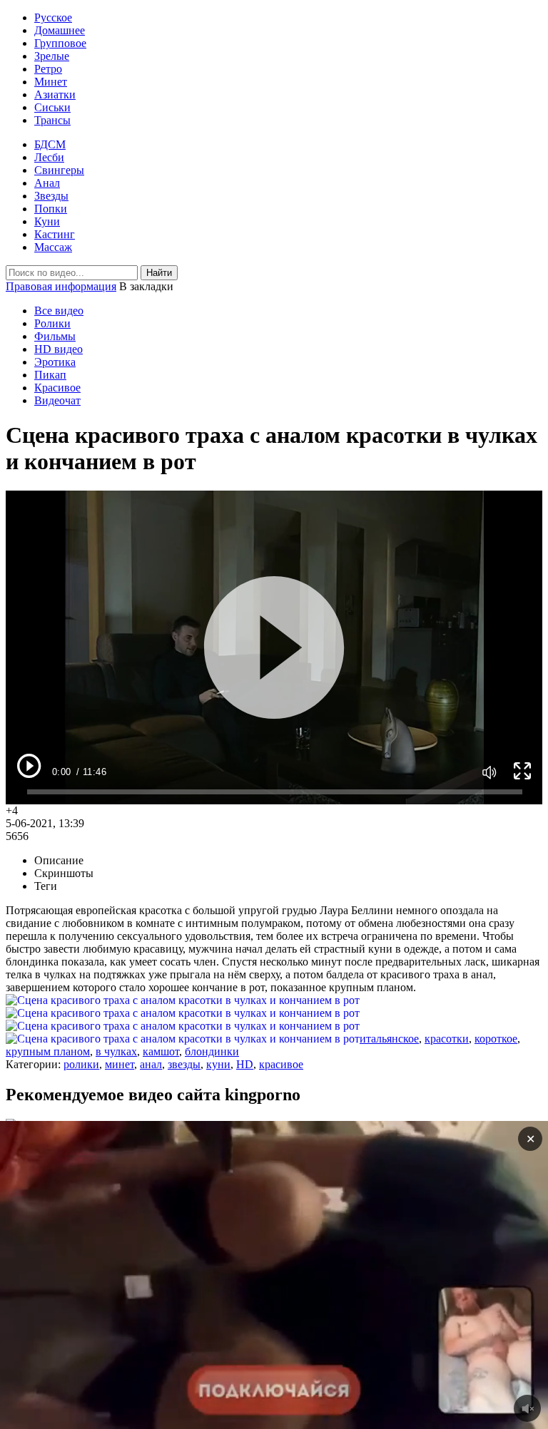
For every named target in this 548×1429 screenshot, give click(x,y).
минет (119, 1064)
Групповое (60, 43)
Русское (53, 17)
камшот (161, 1051)
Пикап (50, 375)
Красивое (57, 387)
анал (151, 1064)
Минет (50, 82)
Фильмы (55, 336)
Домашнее (59, 30)
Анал (47, 183)
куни (218, 1064)
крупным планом (48, 1051)
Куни (47, 221)
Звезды (51, 196)
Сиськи (52, 107)
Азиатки (55, 94)
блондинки (212, 1051)
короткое (496, 1039)
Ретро (48, 69)
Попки (50, 209)
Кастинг (54, 234)
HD (244, 1064)
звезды (184, 1064)
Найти (159, 272)
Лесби (49, 157)
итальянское (389, 1039)
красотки (447, 1039)
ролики (81, 1064)
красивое (281, 1064)
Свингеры (59, 170)
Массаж (53, 247)
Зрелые (51, 56)
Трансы (52, 120)
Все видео (58, 310)
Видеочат (57, 400)
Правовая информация (61, 286)
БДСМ (50, 144)
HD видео (58, 349)
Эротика (55, 362)
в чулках (116, 1051)
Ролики (52, 323)
